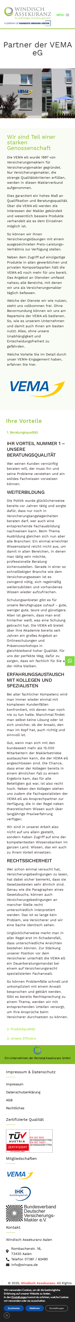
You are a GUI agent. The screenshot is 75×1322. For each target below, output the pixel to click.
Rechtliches (15, 1108)
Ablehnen (34, 1308)
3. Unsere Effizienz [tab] (21, 1038)
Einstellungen (56, 1308)
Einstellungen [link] (19, 1297)
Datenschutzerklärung (23, 1092)
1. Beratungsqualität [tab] (22, 432)
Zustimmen (14, 1308)
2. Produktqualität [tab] (21, 1029)
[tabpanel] (37, 730)
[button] (60, 15)
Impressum (14, 1084)
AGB (9, 1100)
